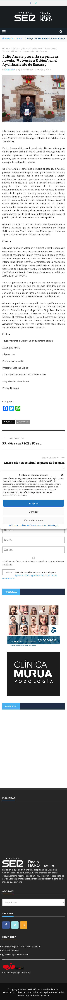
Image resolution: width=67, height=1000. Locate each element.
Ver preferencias (33, 520)
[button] (62, 474)
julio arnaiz (22, 422)
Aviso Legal (53, 525)
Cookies (53, 992)
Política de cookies (17, 525)
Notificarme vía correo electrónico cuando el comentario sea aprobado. (33, 563)
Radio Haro (10, 70)
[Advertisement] (33, 747)
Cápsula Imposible (40, 995)
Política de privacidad (36, 525)
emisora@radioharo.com (16, 954)
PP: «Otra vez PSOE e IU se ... (21, 443)
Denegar (33, 511)
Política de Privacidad (26, 992)
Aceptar (33, 503)
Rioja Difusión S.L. (32, 989)
